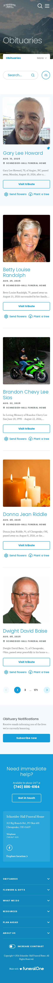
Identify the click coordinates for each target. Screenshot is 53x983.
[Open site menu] (47, 6)
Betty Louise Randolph (16, 272)
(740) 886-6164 (26, 787)
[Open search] (40, 6)
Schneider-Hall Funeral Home (25, 817)
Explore (16, 856)
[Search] (33, 75)
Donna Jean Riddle (25, 514)
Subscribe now (26, 738)
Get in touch (26, 798)
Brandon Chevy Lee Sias (26, 395)
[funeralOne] (33, 968)
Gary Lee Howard (23, 153)
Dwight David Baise (25, 631)
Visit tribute (26, 184)
